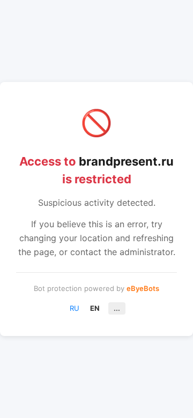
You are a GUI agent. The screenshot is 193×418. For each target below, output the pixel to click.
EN (95, 308)
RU (74, 308)
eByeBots (143, 288)
